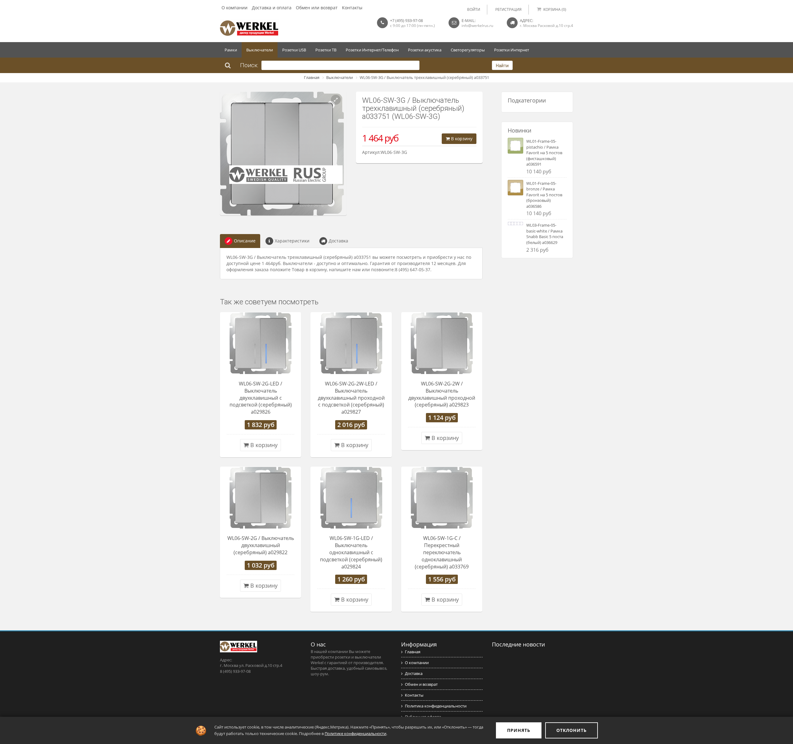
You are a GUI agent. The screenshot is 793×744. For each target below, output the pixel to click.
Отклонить (571, 730)
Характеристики (292, 241)
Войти (473, 9)
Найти (502, 65)
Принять (518, 730)
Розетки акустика (424, 50)
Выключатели (259, 50)
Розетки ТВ (325, 50)
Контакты (352, 8)
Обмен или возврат (317, 8)
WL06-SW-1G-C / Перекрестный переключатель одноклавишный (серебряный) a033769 (442, 552)
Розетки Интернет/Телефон (372, 50)
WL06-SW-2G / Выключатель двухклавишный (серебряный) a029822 (260, 545)
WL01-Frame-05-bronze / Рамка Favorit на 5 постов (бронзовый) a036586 (544, 195)
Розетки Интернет (511, 50)
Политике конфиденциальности (355, 733)
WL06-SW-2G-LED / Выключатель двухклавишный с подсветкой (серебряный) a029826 (261, 397)
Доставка (338, 241)
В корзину (461, 138)
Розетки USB (294, 50)
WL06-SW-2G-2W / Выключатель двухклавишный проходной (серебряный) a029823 (441, 394)
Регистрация (508, 9)
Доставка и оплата (271, 8)
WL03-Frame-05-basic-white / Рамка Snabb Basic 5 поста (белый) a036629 (544, 233)
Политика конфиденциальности (436, 706)
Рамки (231, 50)
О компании (234, 8)
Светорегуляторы (468, 50)
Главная (311, 77)
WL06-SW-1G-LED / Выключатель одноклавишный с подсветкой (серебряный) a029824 (351, 552)
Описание (245, 241)
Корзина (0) (554, 9)
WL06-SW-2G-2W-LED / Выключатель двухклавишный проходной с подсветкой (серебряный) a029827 (351, 397)
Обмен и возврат (421, 684)
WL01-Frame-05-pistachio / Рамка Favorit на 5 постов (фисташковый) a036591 (544, 152)
